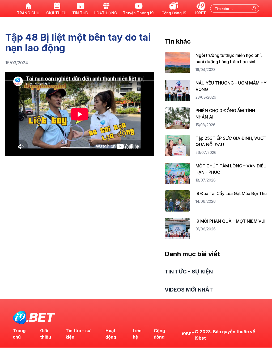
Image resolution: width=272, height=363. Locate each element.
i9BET (188, 333)
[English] (264, 5)
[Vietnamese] (264, 11)
